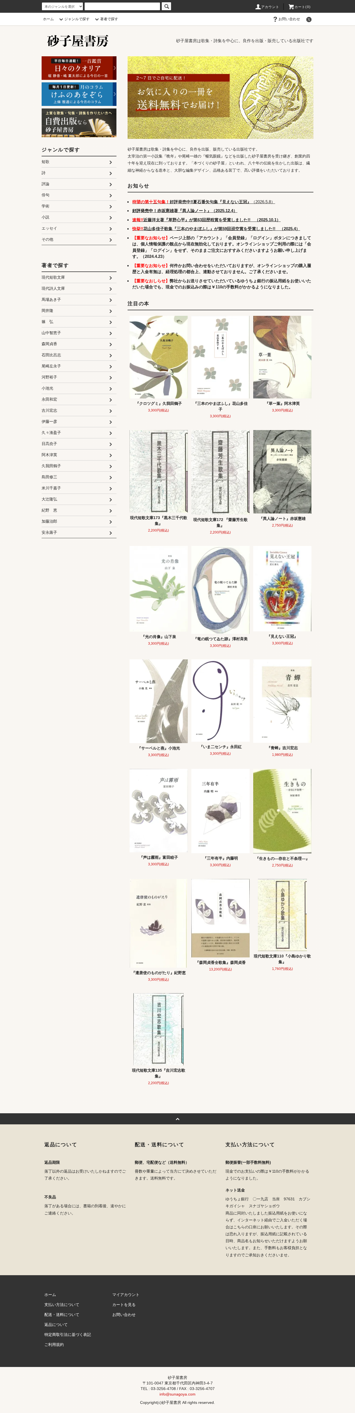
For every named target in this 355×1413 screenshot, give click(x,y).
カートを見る (124, 1304)
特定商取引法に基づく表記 (67, 1334)
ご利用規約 (54, 1344)
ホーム (48, 19)
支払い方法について (61, 1304)
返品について (56, 1324)
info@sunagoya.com (177, 1394)
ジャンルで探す (77, 19)
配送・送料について (61, 1314)
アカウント (270, 7)
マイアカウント (126, 1294)
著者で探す (109, 19)
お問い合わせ (289, 19)
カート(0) (303, 7)
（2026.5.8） (203, 201)
